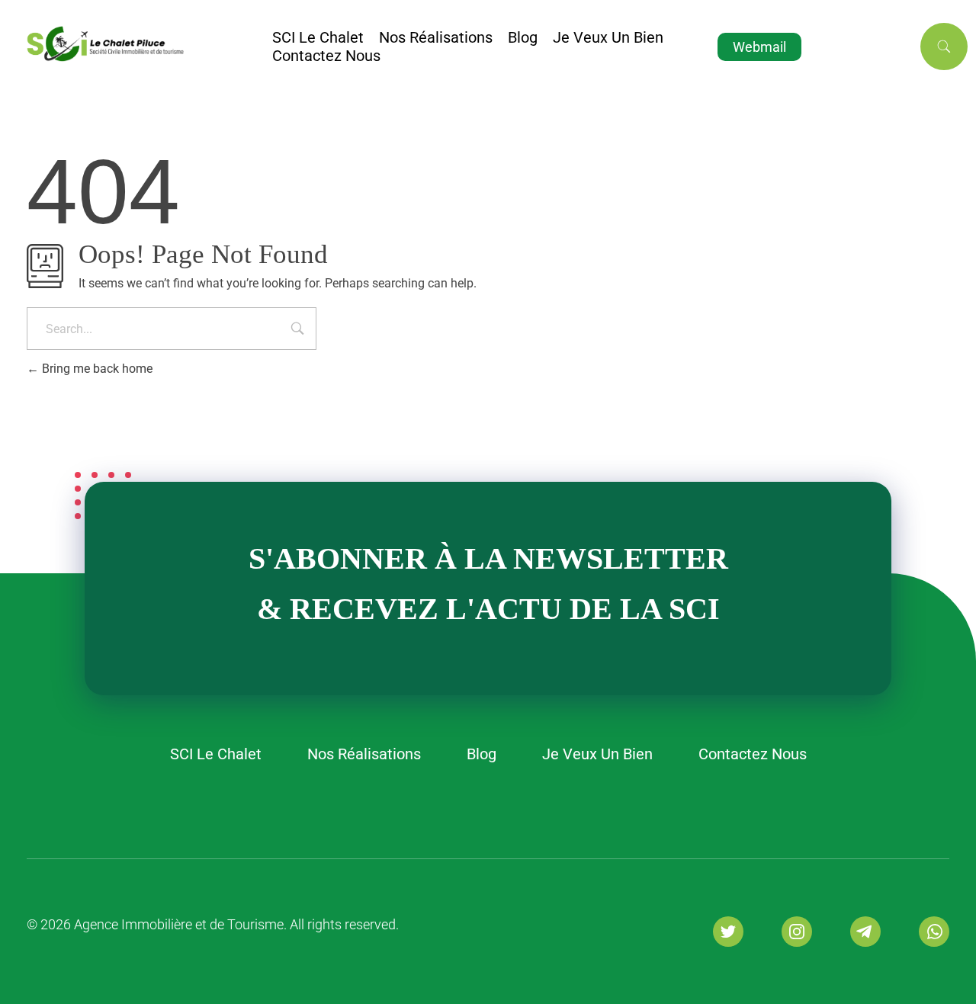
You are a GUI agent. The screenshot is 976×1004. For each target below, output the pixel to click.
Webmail (759, 47)
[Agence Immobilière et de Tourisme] (149, 43)
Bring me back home (95, 368)
